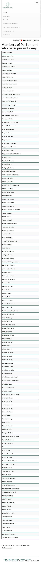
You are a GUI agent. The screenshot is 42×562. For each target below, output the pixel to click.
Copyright (10, 559)
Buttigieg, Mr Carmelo (8, 171)
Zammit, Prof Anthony (8, 534)
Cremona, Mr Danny (8, 258)
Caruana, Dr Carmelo (8, 199)
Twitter (12, 561)
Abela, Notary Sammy (8, 66)
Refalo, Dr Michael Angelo (9, 461)
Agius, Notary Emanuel (9, 73)
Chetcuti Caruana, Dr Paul (9, 241)
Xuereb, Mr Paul (7, 530)
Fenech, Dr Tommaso (8, 304)
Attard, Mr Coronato (8, 91)
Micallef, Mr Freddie (8, 370)
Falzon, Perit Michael (8, 276)
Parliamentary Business (10, 23)
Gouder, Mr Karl (6, 339)
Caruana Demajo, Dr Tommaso (11, 209)
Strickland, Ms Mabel (8, 513)
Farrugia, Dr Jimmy (7, 286)
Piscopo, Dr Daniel (7, 443)
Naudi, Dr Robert (7, 415)
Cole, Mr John (6, 248)
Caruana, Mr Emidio (8, 202)
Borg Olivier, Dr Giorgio (9, 147)
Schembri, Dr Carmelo (8, 485)
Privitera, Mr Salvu (7, 447)
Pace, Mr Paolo (6, 422)
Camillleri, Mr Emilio (8, 192)
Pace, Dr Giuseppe (7, 419)
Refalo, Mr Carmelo (7, 454)
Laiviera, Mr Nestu (7, 363)
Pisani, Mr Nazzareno (8, 440)
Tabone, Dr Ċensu (7, 520)
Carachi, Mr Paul (7, 195)
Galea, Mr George (7, 318)
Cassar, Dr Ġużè (6, 216)
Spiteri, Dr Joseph (7, 506)
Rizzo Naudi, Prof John (8, 464)
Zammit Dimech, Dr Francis (10, 537)
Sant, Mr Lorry (6, 475)
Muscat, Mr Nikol (7, 405)
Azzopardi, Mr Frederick (9, 101)
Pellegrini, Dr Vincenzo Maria (10, 436)
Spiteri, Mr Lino (6, 509)
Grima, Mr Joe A (6, 349)
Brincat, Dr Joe (6, 157)
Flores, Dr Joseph (7, 307)
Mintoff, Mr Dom (7, 384)
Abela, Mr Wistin (7, 70)
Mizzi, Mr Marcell (7, 391)
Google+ (17, 561)
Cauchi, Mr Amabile (7, 230)
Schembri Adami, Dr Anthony (10, 489)
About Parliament (8, 20)
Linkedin (21, 561)
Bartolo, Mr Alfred (7, 112)
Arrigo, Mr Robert (7, 87)
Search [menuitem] (37, 40)
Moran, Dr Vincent (7, 398)
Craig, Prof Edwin (7, 255)
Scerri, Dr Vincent (7, 482)
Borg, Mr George (7, 133)
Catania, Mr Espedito (8, 227)
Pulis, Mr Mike (6, 450)
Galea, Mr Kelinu (7, 321)
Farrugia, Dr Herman (8, 283)
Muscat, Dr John (7, 401)
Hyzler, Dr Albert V (7, 356)
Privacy (5, 559)
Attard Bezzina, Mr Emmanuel (11, 94)
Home (5, 12)
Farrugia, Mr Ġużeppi (8, 279)
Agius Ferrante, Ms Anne (9, 80)
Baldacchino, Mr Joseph (9, 105)
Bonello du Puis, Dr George (10, 122)
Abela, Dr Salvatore (7, 63)
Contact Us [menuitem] (28, 40)
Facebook (7, 561)
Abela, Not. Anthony (8, 56)
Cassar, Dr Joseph (7, 220)
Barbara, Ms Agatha (8, 108)
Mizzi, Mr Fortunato (8, 387)
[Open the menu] (37, 2)
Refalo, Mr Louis (7, 457)
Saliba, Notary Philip (8, 471)
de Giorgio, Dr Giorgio (8, 265)
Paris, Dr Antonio (7, 426)
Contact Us (28, 559)
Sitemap (23, 559)
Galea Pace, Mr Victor (8, 325)
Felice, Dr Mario (6, 293)
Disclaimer (16, 559)
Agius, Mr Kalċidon (7, 77)
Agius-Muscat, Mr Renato (9, 84)
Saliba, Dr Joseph (7, 468)
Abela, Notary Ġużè (7, 59)
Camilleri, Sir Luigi (7, 189)
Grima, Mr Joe (6, 345)
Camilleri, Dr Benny (7, 182)
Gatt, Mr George (7, 332)
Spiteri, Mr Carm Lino (8, 503)
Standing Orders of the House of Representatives (15, 545)
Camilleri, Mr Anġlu (7, 178)
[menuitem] (21, 12)
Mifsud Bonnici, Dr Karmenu (10, 380)
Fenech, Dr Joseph (7, 300)
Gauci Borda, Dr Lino (8, 335)
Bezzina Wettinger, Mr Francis (10, 115)
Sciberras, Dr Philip (7, 496)
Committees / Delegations (10, 27)
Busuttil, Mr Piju (7, 164)
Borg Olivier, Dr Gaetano (9, 143)
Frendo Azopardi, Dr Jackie (10, 311)
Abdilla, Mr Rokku (7, 52)
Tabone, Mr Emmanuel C (9, 523)
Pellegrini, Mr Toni (7, 433)
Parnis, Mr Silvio (7, 429)
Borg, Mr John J (6, 140)
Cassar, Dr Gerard (7, 213)
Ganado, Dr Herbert (8, 328)
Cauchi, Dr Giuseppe (8, 234)
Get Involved (7, 35)
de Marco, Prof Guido (8, 269)
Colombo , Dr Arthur (8, 251)
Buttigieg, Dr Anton (8, 168)
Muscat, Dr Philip (7, 408)
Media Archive (6, 548)
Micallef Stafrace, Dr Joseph (10, 377)
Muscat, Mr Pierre (7, 412)
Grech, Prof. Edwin (7, 342)
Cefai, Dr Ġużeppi (7, 237)
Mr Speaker (6, 16)
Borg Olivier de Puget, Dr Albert (11, 154)
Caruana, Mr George (8, 206)
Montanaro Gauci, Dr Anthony (11, 394)
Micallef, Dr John (7, 373)
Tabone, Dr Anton (7, 516)
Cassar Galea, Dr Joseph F (9, 223)
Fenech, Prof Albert (7, 297)
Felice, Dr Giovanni (7, 290)
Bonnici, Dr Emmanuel (8, 126)
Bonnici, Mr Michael (8, 129)
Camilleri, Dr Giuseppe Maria (10, 185)
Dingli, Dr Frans (6, 272)
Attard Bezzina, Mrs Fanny (9, 98)
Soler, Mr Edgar (6, 499)
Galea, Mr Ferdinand (8, 314)
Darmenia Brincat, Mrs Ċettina (11, 262)
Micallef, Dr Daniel (7, 366)
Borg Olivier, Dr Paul (8, 150)
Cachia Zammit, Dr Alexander (10, 175)
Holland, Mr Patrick (7, 353)
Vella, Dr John (6, 527)
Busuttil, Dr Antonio (8, 161)
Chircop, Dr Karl (6, 244)
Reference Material (8, 31)
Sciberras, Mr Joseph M (9, 492)
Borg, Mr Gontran (7, 136)
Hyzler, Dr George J (7, 360)
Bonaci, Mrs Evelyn (7, 119)
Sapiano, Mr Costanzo (8, 478)
